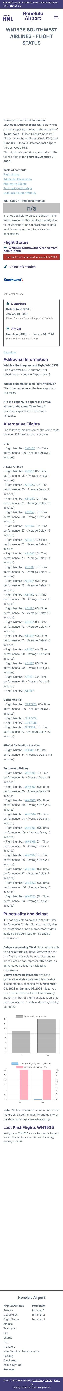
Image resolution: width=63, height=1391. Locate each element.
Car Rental (10, 1360)
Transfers (9, 1346)
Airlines (8, 1323)
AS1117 (29, 594)
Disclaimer (38, 1380)
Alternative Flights (14, 183)
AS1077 (29, 539)
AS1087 (29, 553)
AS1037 (29, 498)
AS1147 (29, 635)
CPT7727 (30, 718)
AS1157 (29, 649)
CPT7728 (31, 722)
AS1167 (29, 663)
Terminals (38, 1305)
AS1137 (29, 622)
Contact (48, 1380)
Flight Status (11, 174)
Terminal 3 (38, 1319)
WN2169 (30, 882)
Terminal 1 (38, 1310)
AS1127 (29, 608)
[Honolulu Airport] (8, 18)
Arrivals (8, 1310)
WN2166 (30, 841)
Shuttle (7, 1337)
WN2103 (30, 800)
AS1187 (29, 690)
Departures (10, 1314)
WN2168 (30, 869)
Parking (8, 1356)
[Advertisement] (31, 83)
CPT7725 (31, 704)
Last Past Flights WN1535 (19, 192)
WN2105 (30, 827)
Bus (5, 1333)
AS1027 (29, 484)
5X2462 (30, 448)
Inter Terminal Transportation (21, 1351)
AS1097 (29, 567)
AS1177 (29, 677)
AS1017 (29, 471)
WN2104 (30, 814)
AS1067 (29, 526)
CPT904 (30, 727)
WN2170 (30, 896)
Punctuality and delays (17, 188)
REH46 (29, 750)
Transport (9, 1328)
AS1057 (29, 512)
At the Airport (12, 1365)
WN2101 (30, 773)
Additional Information (17, 179)
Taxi (6, 1342)
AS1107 (29, 580)
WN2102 (30, 786)
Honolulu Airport (33, 16)
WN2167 (30, 855)
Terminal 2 (38, 1314)
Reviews (9, 1369)
